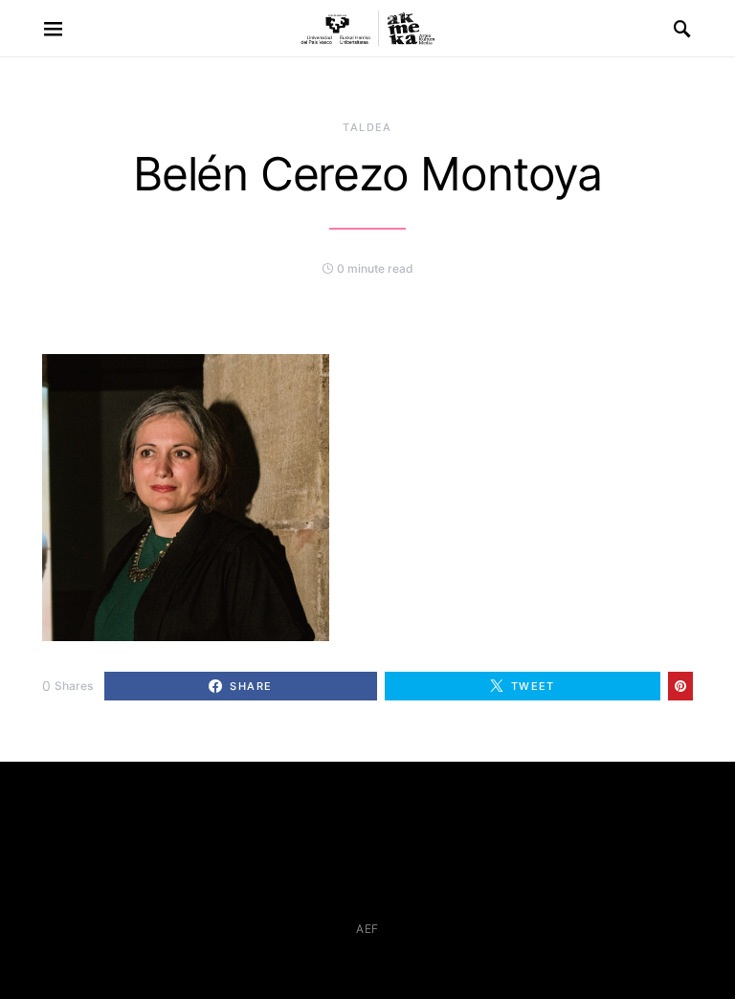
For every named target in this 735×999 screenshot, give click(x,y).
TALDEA (367, 127)
